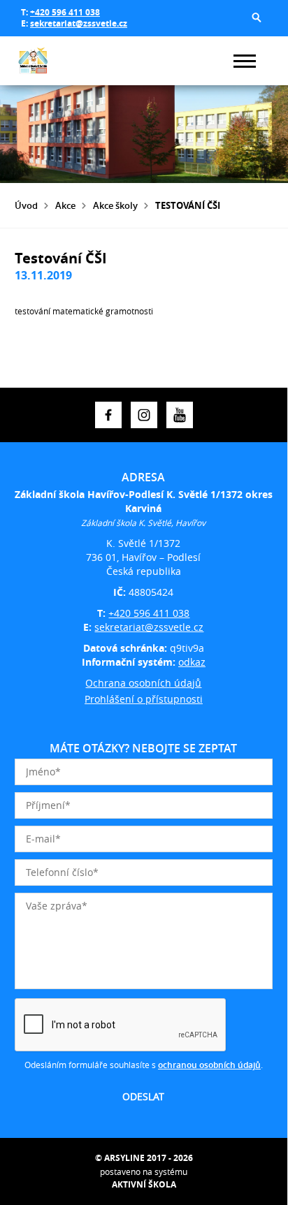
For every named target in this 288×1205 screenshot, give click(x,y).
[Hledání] (256, 17)
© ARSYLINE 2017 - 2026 (144, 1158)
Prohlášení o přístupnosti (144, 699)
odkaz (192, 662)
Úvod (26, 205)
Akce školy (115, 205)
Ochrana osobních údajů (143, 682)
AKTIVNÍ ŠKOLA (144, 1184)
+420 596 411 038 (65, 12)
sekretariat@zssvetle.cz (78, 23)
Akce (65, 205)
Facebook (108, 415)
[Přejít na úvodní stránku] (57, 61)
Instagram (144, 415)
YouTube (179, 415)
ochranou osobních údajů (209, 1065)
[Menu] (244, 61)
